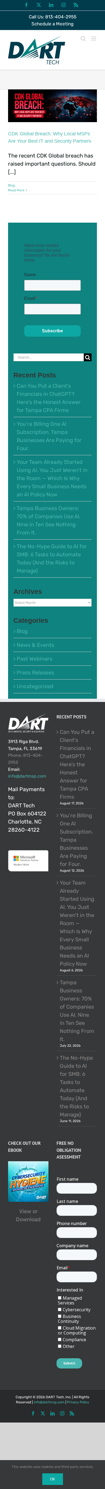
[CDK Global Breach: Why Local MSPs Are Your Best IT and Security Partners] (52, 105)
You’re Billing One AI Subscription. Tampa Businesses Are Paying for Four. (76, 839)
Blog (11, 185)
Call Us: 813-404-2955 (52, 16)
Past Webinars (34, 658)
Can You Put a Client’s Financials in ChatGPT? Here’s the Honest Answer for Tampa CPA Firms (77, 764)
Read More (16, 190)
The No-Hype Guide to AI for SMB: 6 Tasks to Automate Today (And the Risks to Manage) (76, 1086)
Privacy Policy (78, 1402)
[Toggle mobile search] (83, 38)
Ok (52, 1479)
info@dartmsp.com (27, 776)
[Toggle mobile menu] (94, 38)
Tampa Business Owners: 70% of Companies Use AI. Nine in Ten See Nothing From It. (77, 1010)
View (25, 1211)
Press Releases (35, 672)
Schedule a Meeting (53, 23)
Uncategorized (35, 686)
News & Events (35, 645)
